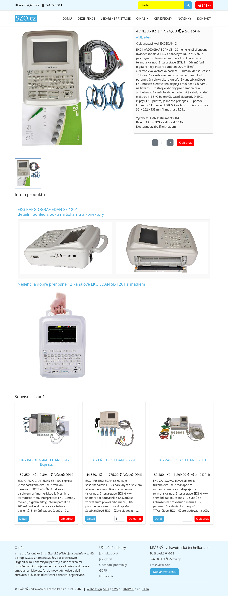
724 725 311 (53, 5)
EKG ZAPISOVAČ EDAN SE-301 (181, 460)
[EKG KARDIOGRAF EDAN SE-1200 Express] (46, 428)
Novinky (184, 18)
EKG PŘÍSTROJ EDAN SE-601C (114, 460)
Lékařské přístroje (116, 18)
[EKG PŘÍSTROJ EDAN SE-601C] (114, 428)
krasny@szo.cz (28, 5)
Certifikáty (163, 18)
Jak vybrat (105, 559)
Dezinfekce (86, 18)
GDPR (103, 570)
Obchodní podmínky (113, 565)
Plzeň (145, 589)
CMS (115, 589)
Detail (23, 519)
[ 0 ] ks (206, 5)
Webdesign (94, 589)
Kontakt (204, 18)
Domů (67, 18)
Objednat (185, 143)
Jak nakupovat (108, 553)
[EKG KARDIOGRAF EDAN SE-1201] (72, 91)
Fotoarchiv (106, 576)
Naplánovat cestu (164, 572)
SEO (106, 589)
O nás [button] (141, 18)
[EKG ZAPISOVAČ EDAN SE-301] (182, 428)
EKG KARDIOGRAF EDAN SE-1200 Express (46, 462)
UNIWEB (128, 589)
